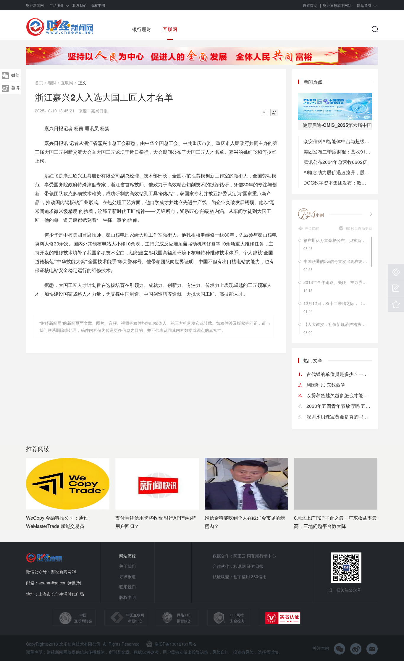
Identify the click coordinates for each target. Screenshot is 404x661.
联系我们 (79, 5)
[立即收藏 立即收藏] (396, 304)
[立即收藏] (396, 304)
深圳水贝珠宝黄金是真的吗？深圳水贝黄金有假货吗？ (339, 416)
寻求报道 (127, 576)
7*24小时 (311, 213)
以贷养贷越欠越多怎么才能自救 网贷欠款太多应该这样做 (339, 395)
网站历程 (127, 556)
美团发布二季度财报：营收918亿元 (337, 151)
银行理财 (141, 29)
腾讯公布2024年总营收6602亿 (335, 162)
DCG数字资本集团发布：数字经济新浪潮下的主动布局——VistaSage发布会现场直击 (337, 182)
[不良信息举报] (396, 272)
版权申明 (98, 5)
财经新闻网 (35, 5)
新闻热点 (312, 81)
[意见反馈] (396, 288)
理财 (52, 82)
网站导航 (364, 5)
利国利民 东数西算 (325, 384)
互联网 (170, 29)
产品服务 (56, 5)
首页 (39, 82)
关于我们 (127, 566)
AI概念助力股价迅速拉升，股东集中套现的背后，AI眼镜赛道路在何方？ (337, 172)
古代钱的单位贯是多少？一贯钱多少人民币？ (339, 374)
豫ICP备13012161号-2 (175, 644)
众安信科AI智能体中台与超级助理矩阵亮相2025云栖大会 (337, 141)
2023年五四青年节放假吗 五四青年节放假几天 (339, 406)
